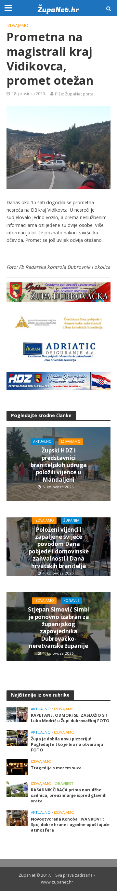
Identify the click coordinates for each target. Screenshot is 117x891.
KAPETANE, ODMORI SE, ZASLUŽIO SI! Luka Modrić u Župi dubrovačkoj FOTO (70, 718)
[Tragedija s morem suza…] (17, 767)
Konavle (71, 600)
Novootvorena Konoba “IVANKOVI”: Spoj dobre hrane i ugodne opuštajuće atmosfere (70, 824)
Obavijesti (64, 783)
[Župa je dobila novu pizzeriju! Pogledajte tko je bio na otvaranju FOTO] (17, 737)
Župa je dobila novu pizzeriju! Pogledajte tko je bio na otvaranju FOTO (67, 744)
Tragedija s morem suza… (58, 768)
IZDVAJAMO (17, 25)
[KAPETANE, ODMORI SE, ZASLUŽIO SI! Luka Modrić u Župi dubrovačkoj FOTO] (17, 714)
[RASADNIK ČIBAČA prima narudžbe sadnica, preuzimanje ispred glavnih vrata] (17, 789)
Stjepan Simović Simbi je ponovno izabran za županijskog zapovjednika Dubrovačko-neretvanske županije (58, 628)
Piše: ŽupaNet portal (75, 94)
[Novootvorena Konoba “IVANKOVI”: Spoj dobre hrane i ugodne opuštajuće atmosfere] (17, 818)
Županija (71, 520)
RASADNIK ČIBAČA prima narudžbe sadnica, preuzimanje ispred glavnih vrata (69, 795)
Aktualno (42, 441)
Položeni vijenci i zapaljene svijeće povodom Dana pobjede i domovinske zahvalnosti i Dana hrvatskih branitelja (59, 548)
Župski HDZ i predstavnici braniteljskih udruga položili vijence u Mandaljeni (59, 465)
